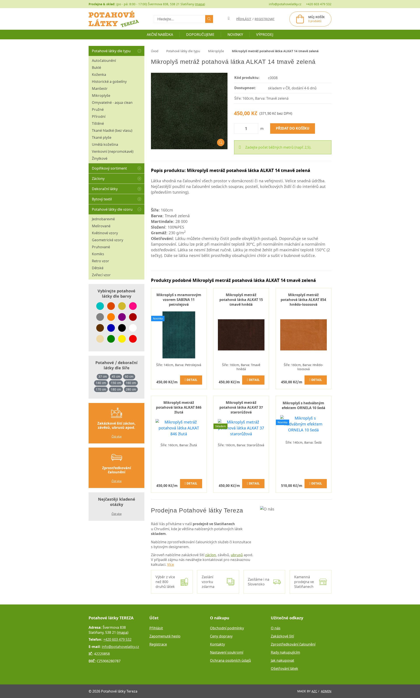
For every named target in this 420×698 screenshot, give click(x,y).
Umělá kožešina (105, 144)
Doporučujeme (200, 34)
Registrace (158, 644)
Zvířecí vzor (101, 275)
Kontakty (217, 644)
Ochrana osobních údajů (230, 660)
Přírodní (98, 116)
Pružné (98, 109)
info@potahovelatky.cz (285, 4)
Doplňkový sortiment (109, 168)
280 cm (131, 389)
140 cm (101, 383)
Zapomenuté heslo (164, 636)
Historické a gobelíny (109, 81)
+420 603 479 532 (318, 4)
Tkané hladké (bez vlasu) (112, 130)
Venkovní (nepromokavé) (112, 151)
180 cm (116, 389)
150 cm (116, 383)
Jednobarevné (103, 219)
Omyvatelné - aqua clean (112, 102)
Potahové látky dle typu (111, 51)
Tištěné (98, 123)
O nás (275, 628)
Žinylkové (99, 158)
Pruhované (101, 247)
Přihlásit (156, 628)
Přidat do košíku (292, 128)
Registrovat (265, 19)
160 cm (131, 383)
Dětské (97, 268)
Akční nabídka (160, 34)
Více (170, 564)
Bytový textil (102, 199)
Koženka (99, 74)
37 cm (102, 377)
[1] (209, 19)
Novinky (235, 34)
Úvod (154, 51)
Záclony (98, 178)
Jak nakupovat (282, 660)
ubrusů (237, 554)
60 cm (129, 377)
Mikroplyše (101, 95)
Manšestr (100, 88)
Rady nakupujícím (285, 652)
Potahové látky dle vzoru (112, 209)
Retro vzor (100, 261)
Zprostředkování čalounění (293, 644)
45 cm (116, 377)
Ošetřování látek (284, 668)
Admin (326, 691)
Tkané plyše (101, 137)
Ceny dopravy (221, 636)
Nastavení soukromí (226, 652)
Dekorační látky (105, 188)
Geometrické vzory (107, 240)
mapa (200, 4)
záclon (210, 554)
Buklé (96, 67)
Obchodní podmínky (227, 628)
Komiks (98, 254)
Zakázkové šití (282, 636)
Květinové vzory (105, 233)
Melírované (101, 226)
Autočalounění (104, 60)
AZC (314, 691)
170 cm (101, 389)
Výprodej (264, 34)
